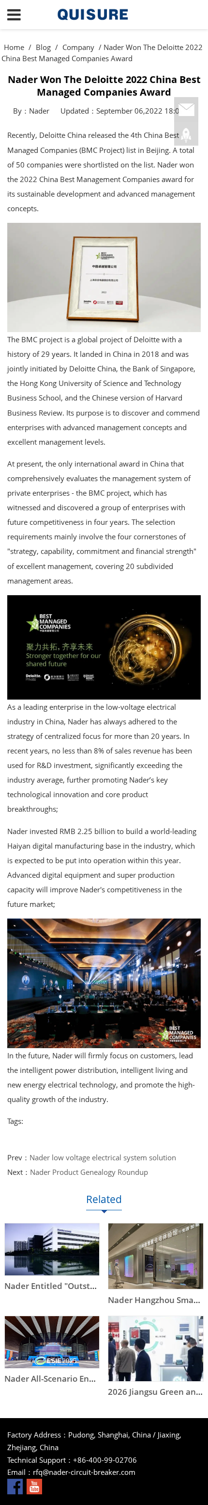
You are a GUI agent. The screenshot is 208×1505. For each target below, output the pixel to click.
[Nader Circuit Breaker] (104, 15)
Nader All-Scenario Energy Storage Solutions (90, 1378)
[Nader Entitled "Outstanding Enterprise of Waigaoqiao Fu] (52, 1249)
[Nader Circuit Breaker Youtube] (34, 1485)
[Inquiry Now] (186, 110)
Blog (43, 47)
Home (14, 47)
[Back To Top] (186, 135)
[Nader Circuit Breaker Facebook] (15, 1485)
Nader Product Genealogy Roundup (89, 1172)
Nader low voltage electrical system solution (103, 1157)
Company (78, 47)
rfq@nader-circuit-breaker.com (84, 1472)
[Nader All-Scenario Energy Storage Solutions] (52, 1342)
